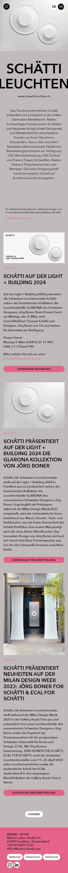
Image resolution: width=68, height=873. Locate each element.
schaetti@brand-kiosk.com (19, 218)
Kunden (34, 814)
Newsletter (51, 857)
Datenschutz (33, 857)
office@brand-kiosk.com (24, 848)
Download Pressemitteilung (33, 560)
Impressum (14, 857)
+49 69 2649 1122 (20, 845)
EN (61, 6)
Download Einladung (34, 369)
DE (54, 6)
